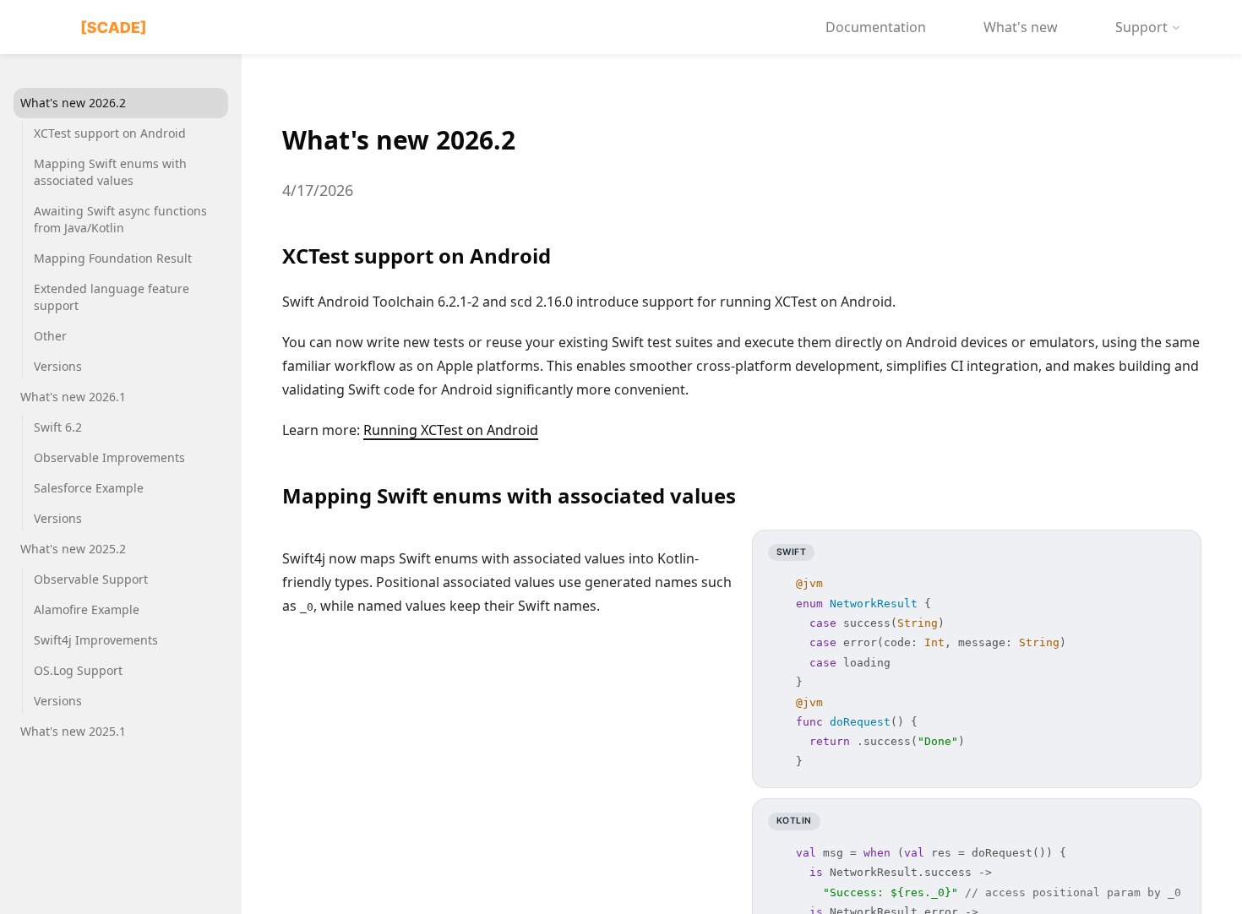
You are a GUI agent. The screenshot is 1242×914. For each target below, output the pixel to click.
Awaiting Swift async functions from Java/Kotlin (120, 219)
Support (1141, 27)
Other (50, 336)
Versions (58, 366)
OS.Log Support (78, 670)
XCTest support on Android (110, 133)
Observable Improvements (109, 457)
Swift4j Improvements (96, 640)
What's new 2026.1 (73, 397)
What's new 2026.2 (73, 103)
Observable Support (91, 579)
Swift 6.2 (58, 427)
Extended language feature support (111, 296)
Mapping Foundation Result (113, 258)
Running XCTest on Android (450, 430)
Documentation (875, 27)
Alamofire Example (86, 609)
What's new (1020, 27)
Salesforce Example (89, 488)
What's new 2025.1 (73, 731)
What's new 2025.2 (73, 549)
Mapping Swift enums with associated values (110, 171)
